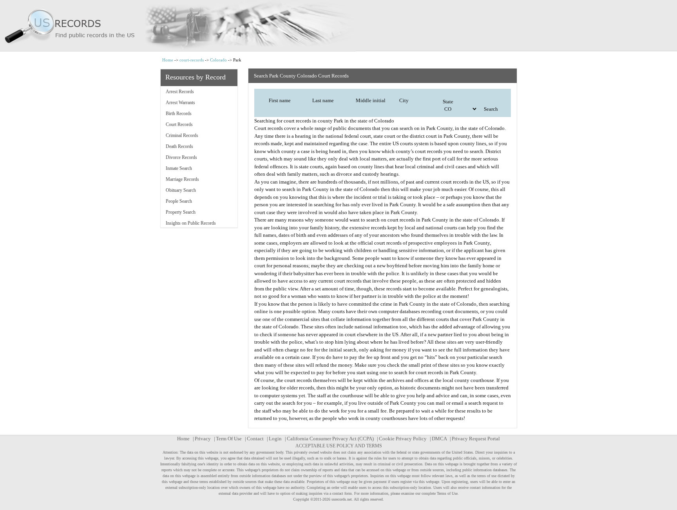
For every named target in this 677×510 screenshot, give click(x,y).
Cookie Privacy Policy (403, 439)
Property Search (180, 212)
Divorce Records (181, 157)
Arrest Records (180, 91)
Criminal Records (182, 135)
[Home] (338, 26)
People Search (179, 201)
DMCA (439, 439)
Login (275, 439)
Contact (255, 439)
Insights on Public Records (191, 223)
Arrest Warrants (180, 102)
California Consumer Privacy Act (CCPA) (330, 439)
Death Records (179, 146)
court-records (191, 60)
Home (167, 60)
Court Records (179, 124)
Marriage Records (182, 179)
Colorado (218, 60)
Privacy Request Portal (476, 439)
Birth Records (179, 113)
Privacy (203, 439)
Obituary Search (181, 190)
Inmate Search (179, 168)
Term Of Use (229, 439)
